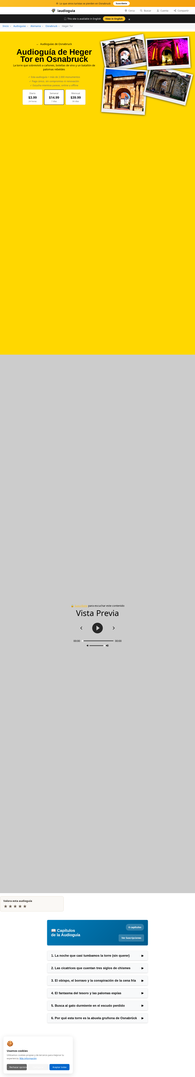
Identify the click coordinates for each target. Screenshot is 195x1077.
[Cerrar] (136, 4)
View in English (114, 18)
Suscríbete (81, 605)
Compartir (183, 10)
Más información (28, 1058)
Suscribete (121, 3)
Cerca (132, 10)
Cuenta (164, 10)
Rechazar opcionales (18, 1067)
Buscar (147, 10)
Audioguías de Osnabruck (56, 44)
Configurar (38, 1067)
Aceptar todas (60, 1067)
